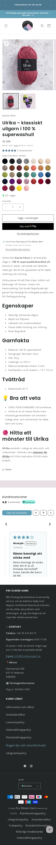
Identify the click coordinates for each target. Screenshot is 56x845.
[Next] (49, 524)
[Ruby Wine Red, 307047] (48, 181)
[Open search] (36, 512)
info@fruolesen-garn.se (23, 656)
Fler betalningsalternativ (28, 233)
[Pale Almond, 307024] (40, 161)
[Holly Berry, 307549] (12, 188)
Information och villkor (20, 707)
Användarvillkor (15, 714)
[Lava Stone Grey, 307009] (12, 161)
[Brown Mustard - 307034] (26, 168)
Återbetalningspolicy (19, 737)
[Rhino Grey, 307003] (26, 161)
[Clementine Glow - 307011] (33, 168)
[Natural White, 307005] (33, 161)
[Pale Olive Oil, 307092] (12, 174)
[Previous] (7, 524)
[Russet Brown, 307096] (19, 168)
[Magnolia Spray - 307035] (48, 161)
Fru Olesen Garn (26, 808)
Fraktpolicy (16, 825)
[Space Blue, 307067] (5, 181)
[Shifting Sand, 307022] (5, 168)
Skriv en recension (17, 512)
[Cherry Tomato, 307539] (33, 181)
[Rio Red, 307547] (5, 188)
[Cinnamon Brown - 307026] (12, 168)
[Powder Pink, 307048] (26, 181)
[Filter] (43, 512)
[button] (6, 25)
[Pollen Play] (19, 188)
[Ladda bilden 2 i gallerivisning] (28, 101)
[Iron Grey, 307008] (19, 161)
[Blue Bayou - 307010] (40, 174)
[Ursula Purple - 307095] (12, 181)
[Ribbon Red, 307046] (40, 181)
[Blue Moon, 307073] (48, 174)
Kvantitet (6, 201)
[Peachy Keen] (26, 188)
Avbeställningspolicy (18, 729)
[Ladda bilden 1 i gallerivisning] (11, 101)
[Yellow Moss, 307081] (48, 168)
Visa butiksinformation (18, 249)
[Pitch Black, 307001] (5, 161)
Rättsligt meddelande (29, 831)
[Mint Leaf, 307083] (33, 174)
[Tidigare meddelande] (5, 5)
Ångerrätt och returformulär (26, 745)
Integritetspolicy (16, 753)
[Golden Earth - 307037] (40, 168)
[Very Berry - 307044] (19, 181)
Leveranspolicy (15, 722)
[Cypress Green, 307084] (19, 174)
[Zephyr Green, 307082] (26, 174)
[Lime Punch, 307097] (5, 174)
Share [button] (8, 469)
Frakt (16, 145)
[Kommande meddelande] (50, 5)
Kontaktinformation (38, 825)
